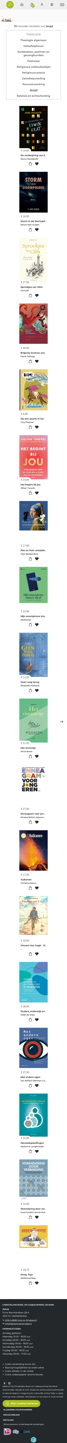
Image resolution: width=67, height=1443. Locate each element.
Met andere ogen (30, 1077)
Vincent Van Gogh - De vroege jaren (41, 945)
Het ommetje (28, 748)
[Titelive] (33, 1439)
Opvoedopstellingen (32, 1143)
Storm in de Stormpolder (35, 221)
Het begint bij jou (31, 484)
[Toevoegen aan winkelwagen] (30, 164)
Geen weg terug (30, 682)
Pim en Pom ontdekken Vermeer (39, 550)
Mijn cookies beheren (24, 1403)
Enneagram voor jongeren (36, 813)
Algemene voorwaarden (17, 1410)
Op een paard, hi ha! (32, 418)
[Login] (42, 5)
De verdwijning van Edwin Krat (38, 155)
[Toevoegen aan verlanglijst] (37, 164)
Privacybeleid (11, 1415)
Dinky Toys (27, 1274)
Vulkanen (26, 879)
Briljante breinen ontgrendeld (38, 352)
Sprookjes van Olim (32, 287)
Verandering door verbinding (37, 1208)
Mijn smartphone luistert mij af (38, 616)
